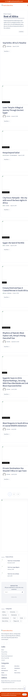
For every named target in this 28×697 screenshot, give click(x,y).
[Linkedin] (14, 599)
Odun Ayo (9, 46)
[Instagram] (18, 599)
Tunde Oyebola (14, 155)
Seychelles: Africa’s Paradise (14, 43)
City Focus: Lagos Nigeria (13, 567)
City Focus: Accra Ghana (13, 573)
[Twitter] (12, 599)
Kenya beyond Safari (11, 152)
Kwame (9, 293)
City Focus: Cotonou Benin (14, 560)
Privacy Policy (6, 695)
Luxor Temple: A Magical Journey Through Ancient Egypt (13, 110)
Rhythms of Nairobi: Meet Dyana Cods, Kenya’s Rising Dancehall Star (14, 335)
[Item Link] (4, 561)
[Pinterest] (16, 599)
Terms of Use (13, 695)
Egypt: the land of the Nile (13, 243)
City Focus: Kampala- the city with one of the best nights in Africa (15, 200)
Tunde (9, 116)
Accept (24, 694)
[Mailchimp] (22, 592)
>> (18, 494)
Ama (8, 205)
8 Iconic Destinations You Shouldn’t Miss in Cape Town (15, 469)
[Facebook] (9, 599)
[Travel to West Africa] (7, 5)
